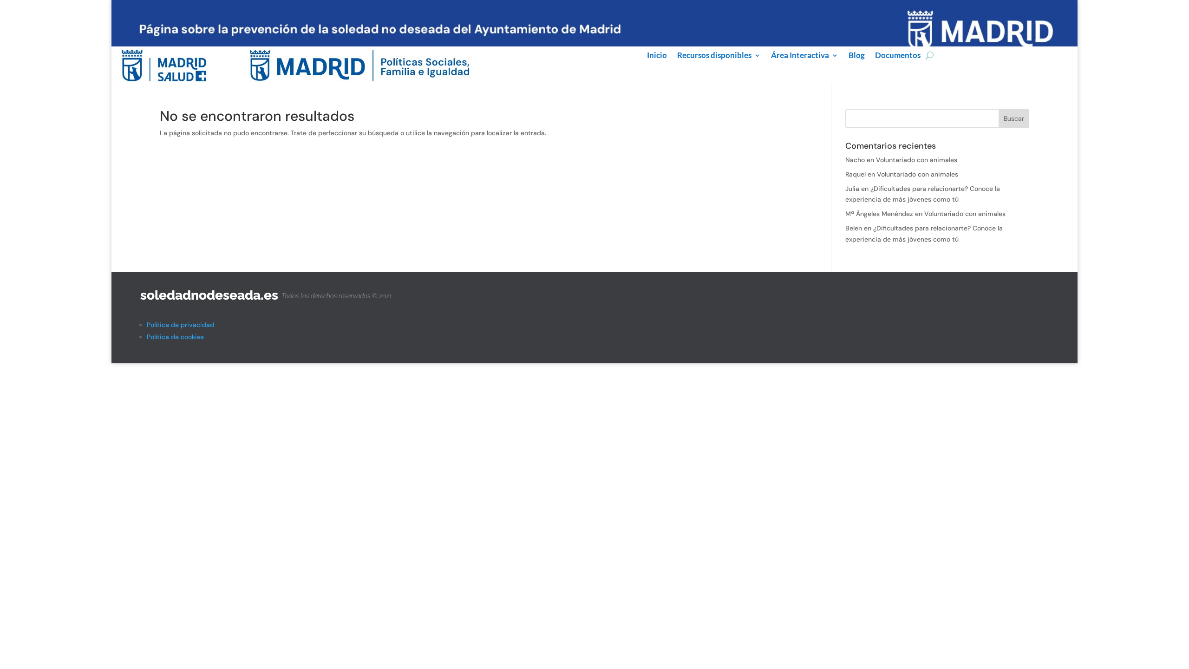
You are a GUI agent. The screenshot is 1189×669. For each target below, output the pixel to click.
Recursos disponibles (714, 56)
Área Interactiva (800, 56)
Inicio (657, 56)
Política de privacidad (180, 325)
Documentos (898, 56)
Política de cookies (175, 337)
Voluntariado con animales (916, 160)
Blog (857, 56)
